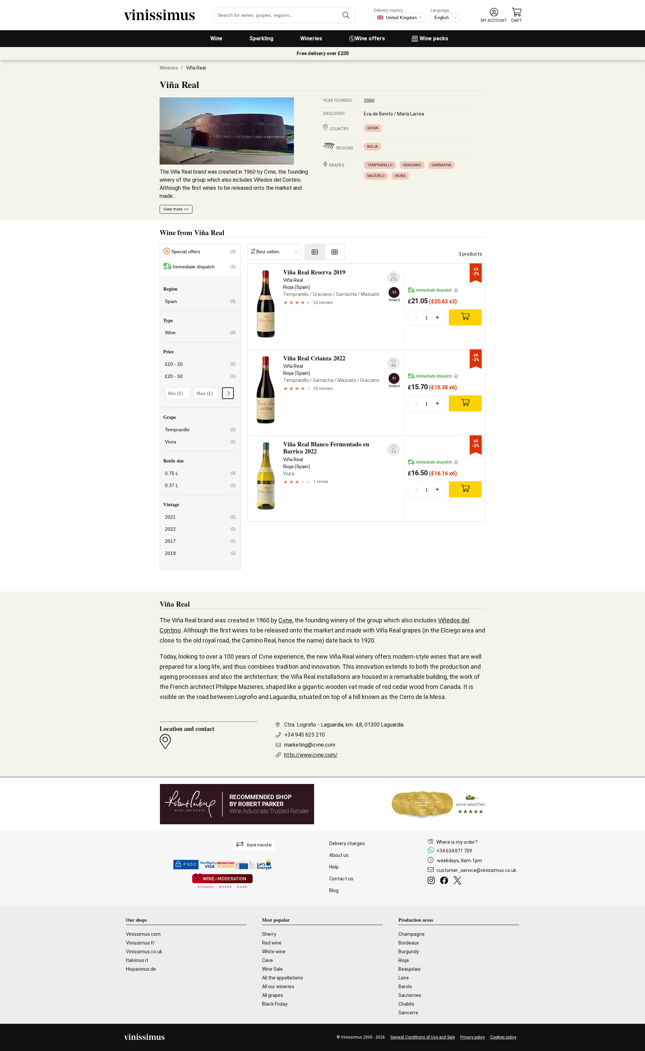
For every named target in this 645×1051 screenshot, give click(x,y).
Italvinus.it (137, 960)
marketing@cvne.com (309, 745)
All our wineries (278, 986)
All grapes (272, 995)
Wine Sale (272, 969)
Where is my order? (456, 842)
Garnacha (441, 165)
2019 (200, 553)
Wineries (311, 38)
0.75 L (200, 473)
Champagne (411, 934)
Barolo (405, 986)
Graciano (412, 165)
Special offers (203, 251)
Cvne (285, 620)
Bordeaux (408, 943)
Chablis (406, 1004)
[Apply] (228, 393)
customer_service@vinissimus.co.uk (476, 870)
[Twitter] (459, 881)
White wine (274, 951)
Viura (400, 176)
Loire (403, 977)
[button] (494, 15)
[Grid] (335, 252)
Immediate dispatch (204, 266)
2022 (200, 529)
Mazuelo (376, 176)
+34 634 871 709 (454, 850)
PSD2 (189, 864)
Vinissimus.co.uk (144, 951)
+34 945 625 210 (304, 735)
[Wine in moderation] (222, 881)
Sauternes (409, 995)
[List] (315, 252)
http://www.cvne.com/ (311, 755)
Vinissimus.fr (140, 943)
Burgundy (408, 951)
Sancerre (408, 1012)
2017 (200, 541)
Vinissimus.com (143, 934)
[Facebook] (445, 881)
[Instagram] (432, 881)
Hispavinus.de (141, 969)
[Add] (465, 317)
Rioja (372, 146)
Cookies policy (503, 1037)
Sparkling (261, 38)
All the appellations (282, 977)
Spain (372, 128)
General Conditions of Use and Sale (422, 1037)
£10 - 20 (200, 364)
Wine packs (434, 38)
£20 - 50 (200, 376)
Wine (216, 38)
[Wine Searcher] (438, 804)
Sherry (269, 934)
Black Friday (275, 1004)
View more (172, 209)
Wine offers (370, 38)
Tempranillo (380, 165)
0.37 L (200, 485)
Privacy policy (472, 1037)
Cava (267, 960)
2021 (200, 517)
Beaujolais (409, 969)
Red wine (272, 943)
